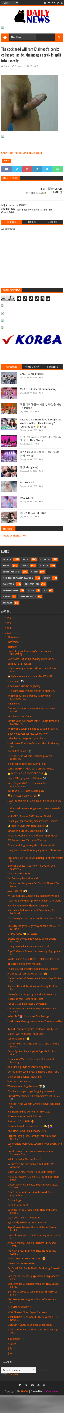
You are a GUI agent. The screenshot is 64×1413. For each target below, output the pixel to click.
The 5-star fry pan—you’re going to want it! (31, 1091)
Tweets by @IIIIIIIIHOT (14, 535)
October (13, 646)
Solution (8, 584)
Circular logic (14, 1200)
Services (7, 603)
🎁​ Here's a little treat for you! (24, 963)
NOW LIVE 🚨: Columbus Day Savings (28, 1016)
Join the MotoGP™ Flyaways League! (27, 905)
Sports (7, 559)
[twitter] (49, 2)
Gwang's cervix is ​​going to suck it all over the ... (33, 994)
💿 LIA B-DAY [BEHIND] (33, 513)
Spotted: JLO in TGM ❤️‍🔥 (20, 1121)
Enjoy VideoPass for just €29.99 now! (27, 733)
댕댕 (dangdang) (29, 467)
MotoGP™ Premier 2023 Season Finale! (29, 816)
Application (32, 584)
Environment (10, 590)
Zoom (47, 578)
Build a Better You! (17, 1205)
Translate (13, 1374)
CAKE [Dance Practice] (32, 373)
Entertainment (11, 572)
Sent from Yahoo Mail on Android (21, 152)
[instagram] (61, 2)
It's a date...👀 (15, 681)
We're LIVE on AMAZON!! (21, 1263)
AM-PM (24, 1391)
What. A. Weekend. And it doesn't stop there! (32, 835)
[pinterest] (57, 2)
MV (45, 590)
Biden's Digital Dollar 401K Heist (25, 999)
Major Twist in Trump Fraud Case (25, 1033)
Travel (25, 565)
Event (26, 559)
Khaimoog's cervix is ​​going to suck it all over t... (33, 728)
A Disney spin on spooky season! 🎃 (27, 973)
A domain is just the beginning (24, 686)
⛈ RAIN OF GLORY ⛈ (19, 1307)
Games (6, 596)
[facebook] (45, 2)
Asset (31, 590)
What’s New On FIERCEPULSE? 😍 (26, 1258)
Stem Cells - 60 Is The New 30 (24, 1217)
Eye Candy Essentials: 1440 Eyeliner (27, 1222)
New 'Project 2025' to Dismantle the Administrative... (27, 785)
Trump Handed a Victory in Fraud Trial (28, 946)
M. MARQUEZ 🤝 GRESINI (22, 933)
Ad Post (43, 565)
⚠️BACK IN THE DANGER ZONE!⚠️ (27, 773)
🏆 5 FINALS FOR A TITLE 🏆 (23, 795)
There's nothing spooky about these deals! (30, 845)
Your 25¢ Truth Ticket (19, 873)
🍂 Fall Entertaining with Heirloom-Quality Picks (33, 1029)
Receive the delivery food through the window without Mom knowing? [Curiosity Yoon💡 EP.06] (40, 423)
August (12, 1343)
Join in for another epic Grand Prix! (26, 763)
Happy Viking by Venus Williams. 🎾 (26, 778)
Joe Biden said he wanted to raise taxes (28, 1111)
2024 (8, 628)
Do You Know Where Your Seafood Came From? (33, 1071)
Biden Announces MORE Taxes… (25, 1116)
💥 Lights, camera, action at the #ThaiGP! (30, 676)
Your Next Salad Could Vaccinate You (27, 1131)
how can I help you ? (18, 1081)
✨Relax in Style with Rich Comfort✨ (28, 825)
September (14, 1338)
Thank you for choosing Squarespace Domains (32, 821)
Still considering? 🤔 (18, 1038)
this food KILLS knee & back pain (25, 791)
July (10, 1348)
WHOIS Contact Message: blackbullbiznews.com (33, 895)
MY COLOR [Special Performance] (38, 389)
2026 (8, 618)
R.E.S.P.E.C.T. (15, 703)
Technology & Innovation (18, 578)
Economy (45, 559)
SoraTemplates (50, 1391)
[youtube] (53, 2)
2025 (8, 623)
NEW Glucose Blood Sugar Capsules (27, 1312)
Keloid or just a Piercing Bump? (24, 1159)
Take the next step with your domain (27, 738)
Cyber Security (28, 596)
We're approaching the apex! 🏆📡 (26, 1086)
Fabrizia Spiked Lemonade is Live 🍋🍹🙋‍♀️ (30, 1126)
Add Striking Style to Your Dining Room (28, 1067)
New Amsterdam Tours (19, 716)
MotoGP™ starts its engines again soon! (29, 1324)
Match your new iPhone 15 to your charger (31, 1171)
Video (34, 572)
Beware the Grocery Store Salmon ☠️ (27, 830)
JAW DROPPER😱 (17, 891)
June (11, 1353)
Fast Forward (27, 482)
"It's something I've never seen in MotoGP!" (31, 690)
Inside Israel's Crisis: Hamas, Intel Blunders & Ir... (34, 959)
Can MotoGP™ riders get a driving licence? (30, 768)
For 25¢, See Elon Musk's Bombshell (27, 1003)
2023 (8, 632)
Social (6, 565)
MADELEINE (27, 497)
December (14, 637)
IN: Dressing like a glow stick (23, 878)
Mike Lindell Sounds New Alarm (24, 1076)
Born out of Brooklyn (19, 663)
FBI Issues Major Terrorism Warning (26, 840)
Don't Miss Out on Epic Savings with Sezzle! (31, 659)
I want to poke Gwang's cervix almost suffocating (34, 900)
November (14, 642)
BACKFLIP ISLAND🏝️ (19, 751)
